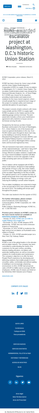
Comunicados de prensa (11, 31)
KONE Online (7, 6)
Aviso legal (19, 394)
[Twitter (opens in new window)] (22, 382)
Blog (19, 367)
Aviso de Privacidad (19, 400)
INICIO (6, 28)
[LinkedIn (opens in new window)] (16, 382)
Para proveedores (19, 334)
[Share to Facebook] (17, 293)
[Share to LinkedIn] (13, 293)
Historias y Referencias (17, 28)
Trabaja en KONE (19, 331)
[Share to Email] (26, 293)
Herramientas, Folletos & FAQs (19, 353)
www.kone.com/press (10, 217)
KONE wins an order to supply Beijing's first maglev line (17, 219)
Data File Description (19, 397)
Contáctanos (19, 328)
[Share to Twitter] (22, 293)
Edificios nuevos (19, 344)
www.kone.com (7, 276)
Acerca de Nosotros (19, 362)
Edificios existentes (19, 349)
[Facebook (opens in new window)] (10, 382)
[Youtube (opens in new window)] (29, 382)
